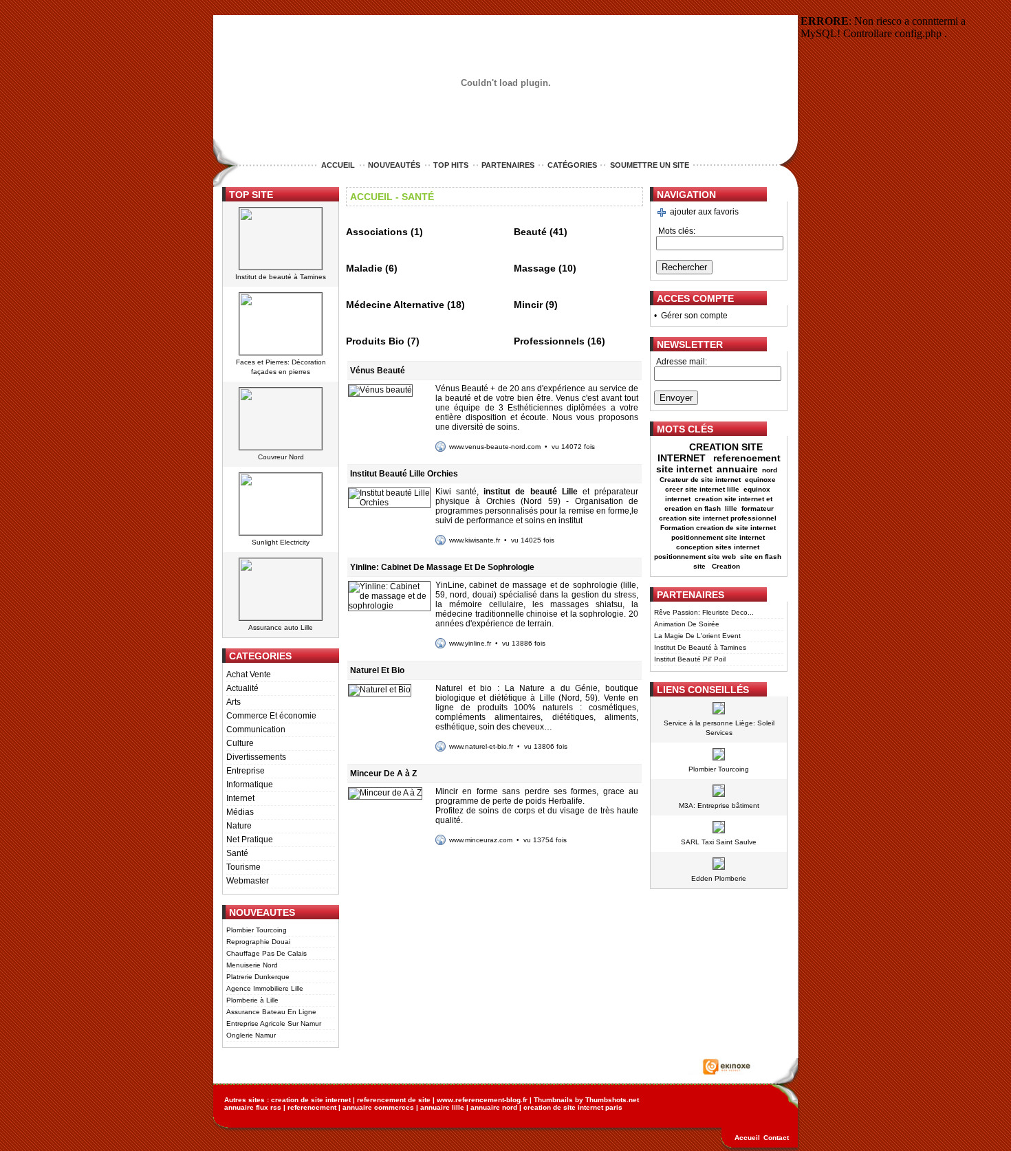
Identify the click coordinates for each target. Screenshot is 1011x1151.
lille (731, 508)
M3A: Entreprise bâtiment (719, 805)
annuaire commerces (378, 1107)
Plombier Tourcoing (256, 930)
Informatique (249, 784)
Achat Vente (248, 674)
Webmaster (247, 881)
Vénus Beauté (377, 370)
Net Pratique (249, 839)
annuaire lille (442, 1107)
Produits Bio (375, 341)
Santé (237, 853)
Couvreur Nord (281, 457)
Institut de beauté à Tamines (280, 277)
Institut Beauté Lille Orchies (404, 474)
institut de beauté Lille (530, 491)
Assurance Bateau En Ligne (271, 1012)
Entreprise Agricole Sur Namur (273, 1023)
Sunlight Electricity (280, 542)
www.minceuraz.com (480, 840)
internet (678, 499)
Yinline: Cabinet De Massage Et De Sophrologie (442, 567)
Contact (776, 1137)
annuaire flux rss (252, 1107)
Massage (535, 268)
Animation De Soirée (686, 624)
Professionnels (549, 341)
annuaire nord (493, 1107)
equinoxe (760, 479)
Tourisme (243, 867)
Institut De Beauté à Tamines (700, 647)
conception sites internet (717, 547)
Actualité (242, 688)
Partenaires (507, 165)
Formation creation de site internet (718, 527)
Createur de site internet (700, 479)
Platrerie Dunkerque (258, 976)
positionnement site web (695, 556)
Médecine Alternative (395, 304)
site (700, 566)
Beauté (530, 231)
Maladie (364, 268)
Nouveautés (394, 165)
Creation (727, 566)
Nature (239, 826)
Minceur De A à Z (383, 773)
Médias (240, 812)
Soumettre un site (649, 165)
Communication (255, 729)
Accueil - (374, 196)
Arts (233, 702)
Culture (240, 743)
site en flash (760, 556)
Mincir (528, 304)
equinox (756, 489)
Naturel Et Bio (377, 670)
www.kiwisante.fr (474, 540)
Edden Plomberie (718, 878)
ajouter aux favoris (704, 212)
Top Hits (450, 165)
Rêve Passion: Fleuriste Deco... (704, 612)
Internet (240, 798)
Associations (377, 231)
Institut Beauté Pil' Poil (690, 659)
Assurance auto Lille (280, 627)
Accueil (338, 165)
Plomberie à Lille (252, 1000)
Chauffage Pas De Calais (266, 953)
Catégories (572, 165)
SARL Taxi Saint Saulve (719, 842)
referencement (311, 1107)
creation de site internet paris (572, 1107)
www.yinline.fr (470, 643)
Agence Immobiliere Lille (264, 988)
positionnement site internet (718, 537)
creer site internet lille (702, 489)
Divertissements (256, 757)
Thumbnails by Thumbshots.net (586, 1100)
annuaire (737, 468)
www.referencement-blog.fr (482, 1100)
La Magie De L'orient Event (697, 635)
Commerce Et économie (271, 716)
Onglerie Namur (251, 1035)
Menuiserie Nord (252, 965)
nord (770, 470)
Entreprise (245, 771)
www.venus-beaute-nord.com (495, 446)
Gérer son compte (694, 315)
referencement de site (394, 1100)
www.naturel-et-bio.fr (481, 746)
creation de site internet (311, 1100)
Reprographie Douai (258, 941)
